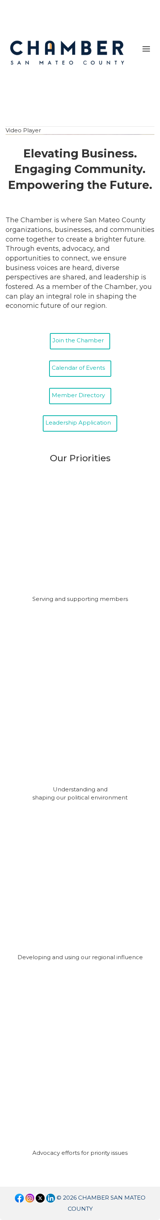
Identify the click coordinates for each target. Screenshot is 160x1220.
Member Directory (78, 395)
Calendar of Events (78, 367)
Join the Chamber (78, 340)
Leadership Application (78, 422)
